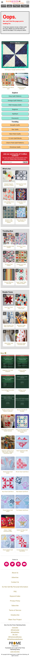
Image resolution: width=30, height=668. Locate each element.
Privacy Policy (13, 159)
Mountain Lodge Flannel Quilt (21, 326)
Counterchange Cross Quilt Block (22, 550)
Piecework (15, 118)
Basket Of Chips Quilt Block (22, 530)
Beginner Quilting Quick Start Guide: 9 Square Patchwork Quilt (8, 452)
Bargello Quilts (15, 125)
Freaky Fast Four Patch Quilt (21, 308)
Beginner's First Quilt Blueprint (8, 371)
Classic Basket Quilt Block (8, 550)
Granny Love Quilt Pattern (21, 265)
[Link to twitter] (12, 564)
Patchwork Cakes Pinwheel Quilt (21, 344)
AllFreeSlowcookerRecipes (15, 639)
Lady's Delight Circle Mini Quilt (9, 202)
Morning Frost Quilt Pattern (21, 184)
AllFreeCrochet (15, 630)
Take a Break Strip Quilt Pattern (21, 220)
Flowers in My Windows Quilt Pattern (8, 221)
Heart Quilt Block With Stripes (22, 451)
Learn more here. (15, 651)
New (2, 353)
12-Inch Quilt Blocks (15, 138)
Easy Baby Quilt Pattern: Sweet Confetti (8, 430)
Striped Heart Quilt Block (8, 472)
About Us (15, 573)
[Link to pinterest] (18, 564)
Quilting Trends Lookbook (22, 390)
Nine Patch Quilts (15, 134)
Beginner (15, 109)
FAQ (15, 591)
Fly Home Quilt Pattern (9, 265)
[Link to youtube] (24, 564)
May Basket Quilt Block (22, 491)
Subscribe (15, 605)
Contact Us (15, 582)
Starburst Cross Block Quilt (8, 88)
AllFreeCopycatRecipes (15, 637)
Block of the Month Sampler (22, 410)
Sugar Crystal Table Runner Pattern (21, 283)
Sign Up (25, 162)
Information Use (21, 159)
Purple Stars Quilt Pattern (21, 202)
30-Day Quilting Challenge (22, 371)
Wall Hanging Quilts (15, 105)
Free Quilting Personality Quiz (8, 390)
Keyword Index (15, 596)
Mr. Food (15, 634)
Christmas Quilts (15, 147)
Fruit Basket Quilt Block (22, 510)
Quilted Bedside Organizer (22, 88)
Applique (15, 114)
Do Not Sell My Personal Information (15, 587)
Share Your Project (15, 620)
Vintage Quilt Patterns (15, 100)
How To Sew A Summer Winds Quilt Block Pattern (22, 431)
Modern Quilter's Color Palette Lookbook (8, 410)
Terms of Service (15, 610)
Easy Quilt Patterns (15, 96)
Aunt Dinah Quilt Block (8, 491)
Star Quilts (15, 129)
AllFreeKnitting (15, 632)
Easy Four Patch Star (9, 308)
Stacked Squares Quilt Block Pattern (9, 184)
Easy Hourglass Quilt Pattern (9, 247)
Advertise (15, 577)
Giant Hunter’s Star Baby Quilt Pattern (9, 326)
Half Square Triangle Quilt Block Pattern (15, 69)
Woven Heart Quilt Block (22, 471)
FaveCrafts (15, 627)
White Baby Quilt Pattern (9, 344)
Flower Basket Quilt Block (8, 511)
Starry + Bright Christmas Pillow (8, 530)
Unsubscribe (15, 615)
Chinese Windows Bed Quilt (8, 283)
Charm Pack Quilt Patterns (15, 143)
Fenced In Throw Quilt (21, 247)
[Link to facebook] (6, 564)
